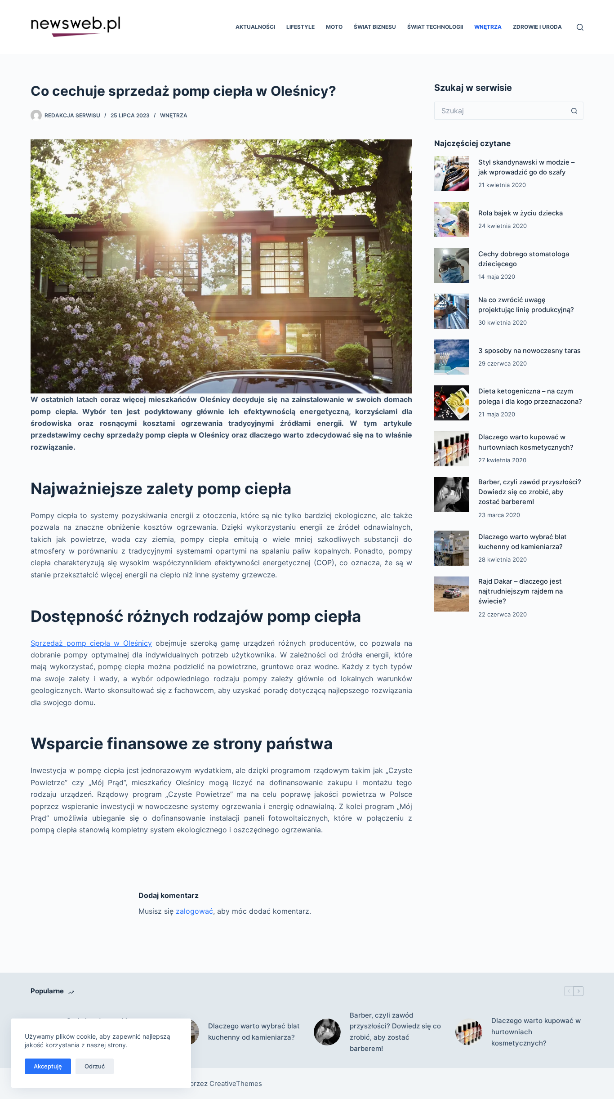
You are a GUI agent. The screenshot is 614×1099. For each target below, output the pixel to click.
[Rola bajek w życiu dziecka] (451, 219)
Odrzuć (95, 1066)
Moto (334, 26)
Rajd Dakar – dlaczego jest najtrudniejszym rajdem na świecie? (520, 591)
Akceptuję (48, 1066)
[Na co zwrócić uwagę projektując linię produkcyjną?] (451, 311)
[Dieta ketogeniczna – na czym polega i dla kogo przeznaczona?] (451, 402)
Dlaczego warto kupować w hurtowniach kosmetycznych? (536, 1031)
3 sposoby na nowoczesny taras (529, 351)
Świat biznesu (375, 26)
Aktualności (255, 26)
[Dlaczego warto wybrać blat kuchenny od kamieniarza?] (451, 548)
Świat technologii (435, 26)
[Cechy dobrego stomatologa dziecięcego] (451, 265)
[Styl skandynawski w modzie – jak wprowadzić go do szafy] (451, 173)
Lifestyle (300, 26)
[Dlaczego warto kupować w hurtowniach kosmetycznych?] (451, 448)
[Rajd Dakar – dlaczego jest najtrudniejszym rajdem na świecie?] (451, 594)
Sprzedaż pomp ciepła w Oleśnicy (91, 643)
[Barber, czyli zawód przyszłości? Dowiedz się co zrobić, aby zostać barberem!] (451, 494)
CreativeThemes (235, 1083)
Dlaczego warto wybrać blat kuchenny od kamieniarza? (254, 1031)
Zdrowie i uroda (537, 26)
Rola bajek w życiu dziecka (520, 213)
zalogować (194, 911)
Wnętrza (488, 26)
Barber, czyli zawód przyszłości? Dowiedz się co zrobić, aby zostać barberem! (529, 492)
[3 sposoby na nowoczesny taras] (451, 357)
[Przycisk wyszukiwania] (574, 111)
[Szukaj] (580, 27)
